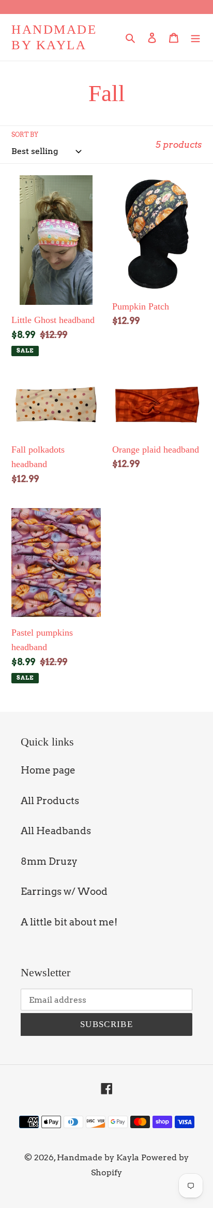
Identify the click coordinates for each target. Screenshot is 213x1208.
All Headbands (56, 831)
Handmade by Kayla (54, 37)
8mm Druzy (49, 861)
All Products (50, 801)
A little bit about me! (69, 922)
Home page (48, 770)
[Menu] (195, 37)
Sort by (24, 134)
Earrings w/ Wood (64, 891)
